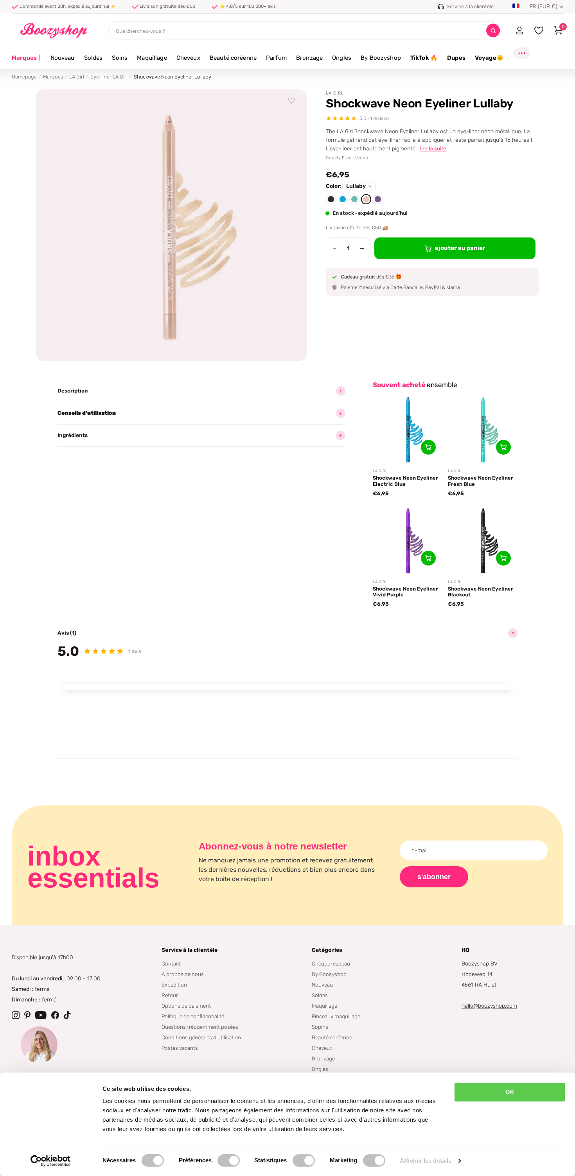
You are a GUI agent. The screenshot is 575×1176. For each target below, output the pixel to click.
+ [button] (362, 248)
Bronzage (309, 57)
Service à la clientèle (189, 950)
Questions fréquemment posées (200, 1027)
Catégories (327, 950)
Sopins (320, 1027)
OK (509, 1092)
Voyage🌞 (489, 57)
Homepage (24, 77)
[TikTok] (67, 1015)
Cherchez (493, 30)
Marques (26, 57)
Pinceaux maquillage (336, 1016)
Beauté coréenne (233, 57)
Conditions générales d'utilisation (201, 1037)
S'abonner (434, 877)
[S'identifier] (519, 30)
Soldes (93, 57)
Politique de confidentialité (193, 1016)
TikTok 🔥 (424, 57)
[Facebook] (55, 1015)
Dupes (456, 57)
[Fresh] (354, 199)
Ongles (341, 57)
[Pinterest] (27, 1015)
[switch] (228, 1160)
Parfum (276, 57)
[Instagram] (16, 1015)
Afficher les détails (425, 1160)
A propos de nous (183, 974)
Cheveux (188, 57)
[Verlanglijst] (291, 100)
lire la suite (433, 148)
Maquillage (152, 57)
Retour (170, 995)
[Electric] (343, 199)
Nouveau (62, 57)
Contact (171, 963)
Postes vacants (180, 1048)
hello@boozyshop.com (489, 1006)
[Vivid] (378, 199)
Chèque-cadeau (331, 963)
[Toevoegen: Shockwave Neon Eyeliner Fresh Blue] (503, 447)
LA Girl (76, 77)
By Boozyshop (381, 57)
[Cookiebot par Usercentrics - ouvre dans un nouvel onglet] (50, 1161)
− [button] (334, 248)
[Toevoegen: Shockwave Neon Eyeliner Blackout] (503, 558)
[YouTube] (41, 1015)
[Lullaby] (366, 199)
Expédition (174, 984)
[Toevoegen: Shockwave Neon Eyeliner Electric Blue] (428, 447)
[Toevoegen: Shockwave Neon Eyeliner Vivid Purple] (428, 558)
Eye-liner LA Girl (109, 77)
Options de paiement (186, 1006)
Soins (120, 57)
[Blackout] (331, 199)
